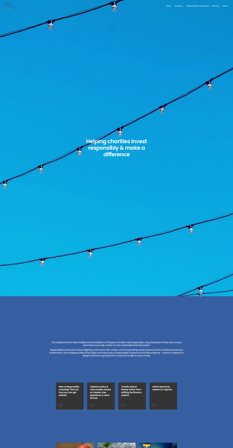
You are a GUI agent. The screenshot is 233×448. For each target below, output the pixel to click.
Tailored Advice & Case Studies (198, 6)
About (168, 6)
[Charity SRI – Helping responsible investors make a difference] (10, 6)
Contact (225, 6)
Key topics (178, 6)
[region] (24, 433)
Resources (216, 6)
